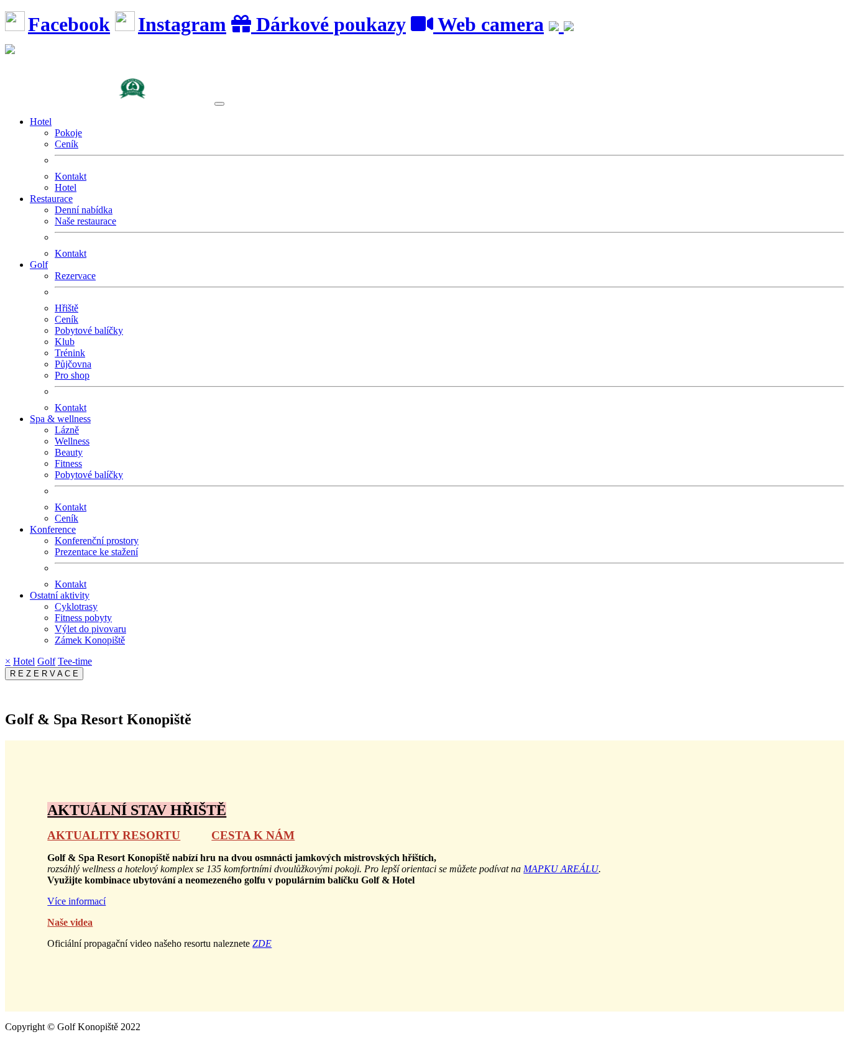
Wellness (72, 441)
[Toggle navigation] (219, 104)
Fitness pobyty (83, 617)
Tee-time (75, 661)
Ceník (66, 144)
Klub (65, 341)
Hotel (41, 121)
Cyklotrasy (76, 606)
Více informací (76, 901)
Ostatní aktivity (59, 595)
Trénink (70, 353)
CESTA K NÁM (253, 835)
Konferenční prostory (97, 540)
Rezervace (75, 275)
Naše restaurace (85, 221)
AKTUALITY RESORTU (113, 835)
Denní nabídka (83, 210)
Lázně (67, 430)
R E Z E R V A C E (44, 673)
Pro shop (72, 375)
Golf (39, 264)
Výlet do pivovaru (90, 629)
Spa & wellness (60, 418)
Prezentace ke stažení (96, 551)
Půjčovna (73, 364)
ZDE (262, 943)
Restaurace (51, 198)
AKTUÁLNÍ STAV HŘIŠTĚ (136, 810)
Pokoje (68, 132)
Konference (53, 529)
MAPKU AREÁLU (561, 869)
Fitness (68, 463)
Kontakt (70, 176)
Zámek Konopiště (90, 640)
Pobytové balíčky (89, 330)
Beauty (69, 452)
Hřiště (66, 308)
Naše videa (70, 922)
